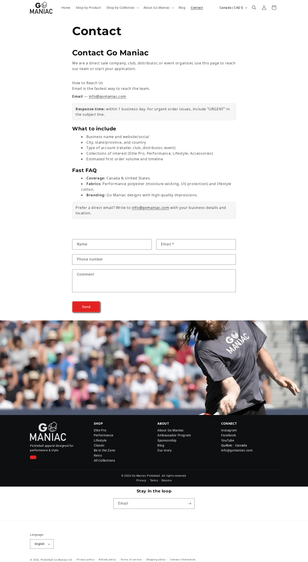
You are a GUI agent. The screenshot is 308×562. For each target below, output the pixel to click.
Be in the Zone (104, 450)
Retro (98, 455)
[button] (122, 7)
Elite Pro (100, 430)
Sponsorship (167, 440)
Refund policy (107, 559)
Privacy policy (85, 559)
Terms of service (131, 559)
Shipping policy (156, 559)
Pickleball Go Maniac (54, 559)
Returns (166, 480)
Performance (104, 435)
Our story (164, 450)
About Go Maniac (170, 430)
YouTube (227, 440)
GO (70, 559)
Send (86, 307)
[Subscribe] (189, 503)
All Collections (104, 460)
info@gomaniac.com (107, 96)
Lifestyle (100, 440)
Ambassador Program (174, 435)
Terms (154, 480)
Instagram (229, 430)
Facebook (228, 435)
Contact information (182, 559)
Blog (160, 445)
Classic (99, 445)
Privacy (141, 480)
